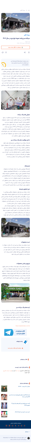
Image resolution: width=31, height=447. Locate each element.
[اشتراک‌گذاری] (25, 52)
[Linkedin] (21, 425)
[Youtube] (12, 425)
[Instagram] (24, 425)
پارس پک (18, 439)
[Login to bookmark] (29, 52)
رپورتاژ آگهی (22, 10)
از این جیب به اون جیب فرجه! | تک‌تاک (22, 412)
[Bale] (6, 425)
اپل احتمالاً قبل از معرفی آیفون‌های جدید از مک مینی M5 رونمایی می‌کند (19, 396)
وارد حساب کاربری (7, 371)
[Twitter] (15, 425)
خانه (29, 10)
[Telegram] (18, 425)
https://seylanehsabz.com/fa (23, 326)
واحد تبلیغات (27, 42)
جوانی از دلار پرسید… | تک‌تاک (24, 386)
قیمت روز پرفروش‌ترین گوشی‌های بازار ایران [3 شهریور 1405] (20, 404)
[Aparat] (9, 425)
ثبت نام (18, 371)
